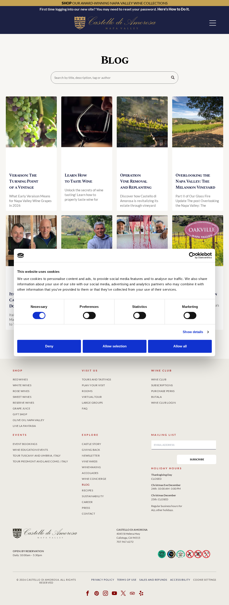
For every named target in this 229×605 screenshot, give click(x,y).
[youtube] (115, 593)
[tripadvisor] (132, 593)
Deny (49, 346)
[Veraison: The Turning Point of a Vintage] (31, 132)
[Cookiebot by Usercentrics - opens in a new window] (192, 255)
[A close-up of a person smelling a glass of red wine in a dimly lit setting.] (86, 132)
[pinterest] (97, 593)
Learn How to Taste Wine (78, 178)
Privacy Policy (102, 579)
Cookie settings (204, 579)
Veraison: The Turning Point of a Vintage (23, 181)
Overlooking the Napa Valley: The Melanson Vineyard (195, 181)
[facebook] (88, 593)
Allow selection (115, 346)
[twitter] (123, 593)
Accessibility (180, 579)
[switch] (89, 315)
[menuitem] (45, 379)
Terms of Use (126, 579)
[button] (212, 23)
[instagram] (106, 593)
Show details (193, 332)
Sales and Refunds (153, 579)
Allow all (180, 346)
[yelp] (141, 593)
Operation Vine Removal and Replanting (135, 181)
